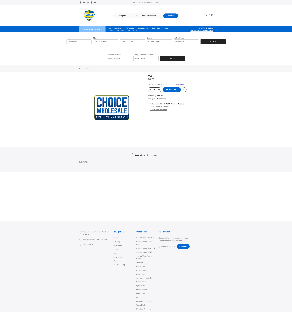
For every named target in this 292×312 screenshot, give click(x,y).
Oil (137, 297)
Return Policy (132, 31)
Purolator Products (143, 301)
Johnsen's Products (144, 278)
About (166, 28)
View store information (158, 110)
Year (68, 38)
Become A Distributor (115, 28)
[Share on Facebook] (80, 2)
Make (95, 38)
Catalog (116, 241)
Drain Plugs (140, 274)
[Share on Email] (95, 2)
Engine (149, 38)
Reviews (154, 155)
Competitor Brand (114, 54)
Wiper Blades (141, 305)
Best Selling (156, 28)
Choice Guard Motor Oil (145, 248)
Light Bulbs (140, 286)
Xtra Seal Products (143, 309)
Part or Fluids (179, 38)
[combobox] (79, 41)
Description (140, 155)
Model (122, 38)
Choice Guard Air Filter (145, 238)
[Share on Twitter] (84, 2)
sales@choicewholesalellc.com (201, 30)
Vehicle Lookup (143, 28)
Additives (139, 262)
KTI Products (141, 282)
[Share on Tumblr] (92, 2)
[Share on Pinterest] (88, 2)
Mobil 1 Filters (141, 293)
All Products (130, 28)
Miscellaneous (141, 289)
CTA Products (141, 270)
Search (213, 41)
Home (81, 69)
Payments (120, 31)
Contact (110, 31)
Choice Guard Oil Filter (145, 252)
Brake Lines (140, 266)
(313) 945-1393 (205, 28)
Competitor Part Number (143, 54)
